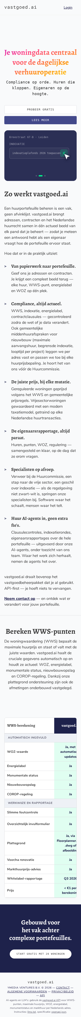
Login (68, 7)
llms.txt (31, 1012)
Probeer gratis (40, 109)
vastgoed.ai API (51, 1000)
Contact (63, 987)
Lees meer (40, 120)
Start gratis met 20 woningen (40, 954)
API (42, 995)
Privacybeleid (63, 991)
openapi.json (58, 1012)
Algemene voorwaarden (27, 991)
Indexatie (17, 144)
